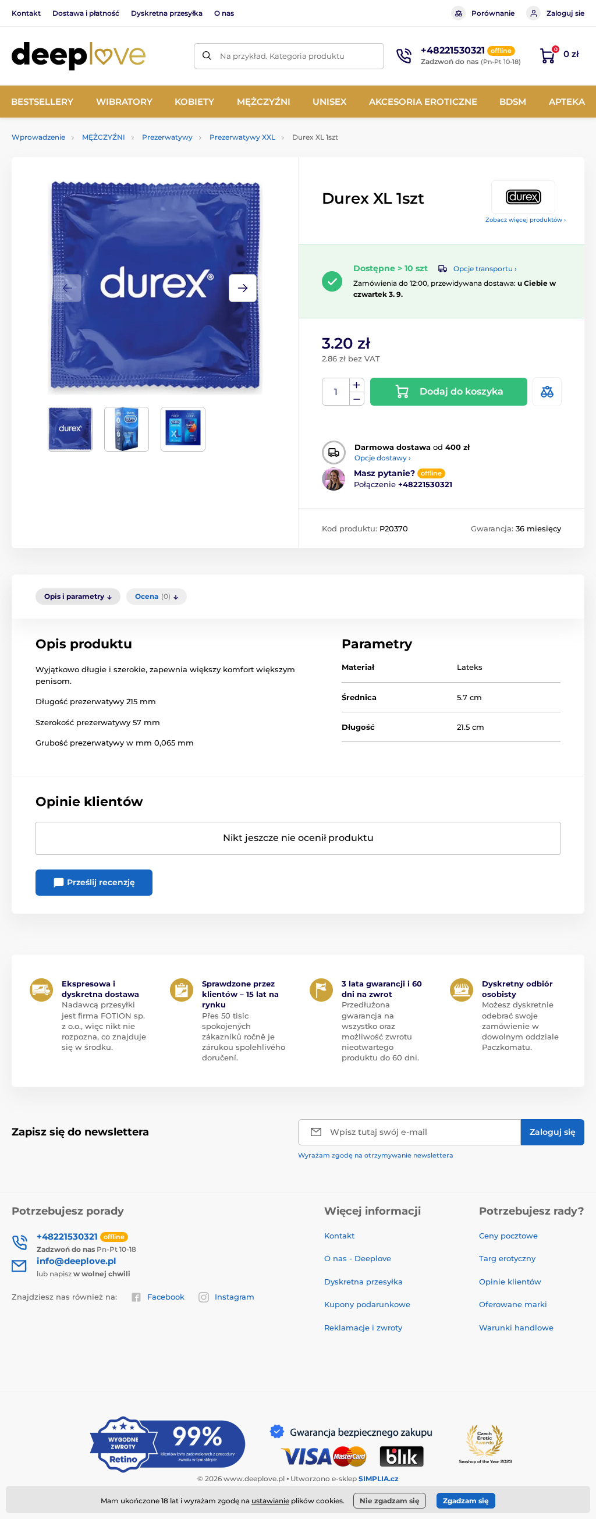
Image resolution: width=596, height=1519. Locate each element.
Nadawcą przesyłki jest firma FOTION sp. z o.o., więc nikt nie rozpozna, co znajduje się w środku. (104, 1026)
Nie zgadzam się (390, 1500)
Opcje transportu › (485, 268)
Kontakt (26, 13)
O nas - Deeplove (357, 1258)
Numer (336, 392)
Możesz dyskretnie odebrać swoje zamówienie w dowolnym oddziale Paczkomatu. (520, 1026)
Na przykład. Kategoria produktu (282, 56)
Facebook (166, 1296)
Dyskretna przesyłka (167, 13)
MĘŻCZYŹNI (103, 137)
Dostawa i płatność (85, 13)
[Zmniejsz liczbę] (357, 399)
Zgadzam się (466, 1500)
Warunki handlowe (516, 1327)
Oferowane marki (513, 1304)
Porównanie (493, 13)
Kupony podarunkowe (367, 1304)
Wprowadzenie (38, 137)
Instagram (234, 1296)
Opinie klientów (510, 1281)
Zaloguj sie (565, 13)
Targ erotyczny (507, 1258)
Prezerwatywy (167, 137)
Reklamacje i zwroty (363, 1327)
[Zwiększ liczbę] (357, 385)
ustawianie (270, 1500)
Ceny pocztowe (508, 1235)
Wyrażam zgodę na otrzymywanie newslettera (375, 1155)
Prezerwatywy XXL (242, 137)
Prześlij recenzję (100, 882)
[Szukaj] (207, 56)
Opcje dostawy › (382, 457)
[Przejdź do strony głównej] (79, 56)
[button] (243, 288)
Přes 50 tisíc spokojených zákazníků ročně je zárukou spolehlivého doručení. (243, 1037)
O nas (224, 13)
